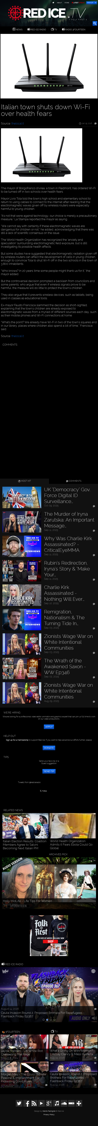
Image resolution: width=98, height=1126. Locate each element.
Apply (49, 726)
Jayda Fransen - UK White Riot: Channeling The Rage (22, 1052)
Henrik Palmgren (49, 1111)
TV (55, 29)
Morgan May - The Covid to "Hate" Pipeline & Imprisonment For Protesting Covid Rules (24, 1078)
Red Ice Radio (38, 29)
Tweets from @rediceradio (29, 782)
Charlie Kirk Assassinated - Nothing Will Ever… (64, 593)
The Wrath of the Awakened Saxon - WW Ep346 (65, 666)
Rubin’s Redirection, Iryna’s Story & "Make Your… (67, 569)
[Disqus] (48, 377)
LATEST (78, 3)
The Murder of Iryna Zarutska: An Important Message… (69, 520)
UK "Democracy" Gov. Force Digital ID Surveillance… (67, 495)
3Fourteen (12, 1031)
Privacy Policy (49, 1114)
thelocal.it (17, 123)
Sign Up (90, 3)
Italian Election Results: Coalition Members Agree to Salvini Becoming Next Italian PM (24, 844)
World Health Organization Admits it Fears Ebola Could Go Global (71, 844)
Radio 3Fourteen (75, 29)
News (18, 29)
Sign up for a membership (17, 740)
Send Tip (49, 771)
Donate (49, 747)
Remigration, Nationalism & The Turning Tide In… (64, 617)
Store (67, 3)
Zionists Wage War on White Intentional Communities (68, 642)
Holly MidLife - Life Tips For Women (27, 901)
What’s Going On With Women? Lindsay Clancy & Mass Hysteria (71, 1052)
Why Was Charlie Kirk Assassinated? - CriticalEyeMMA (68, 544)
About (59, 3)
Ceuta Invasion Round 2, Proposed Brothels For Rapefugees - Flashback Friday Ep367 (42, 1014)
